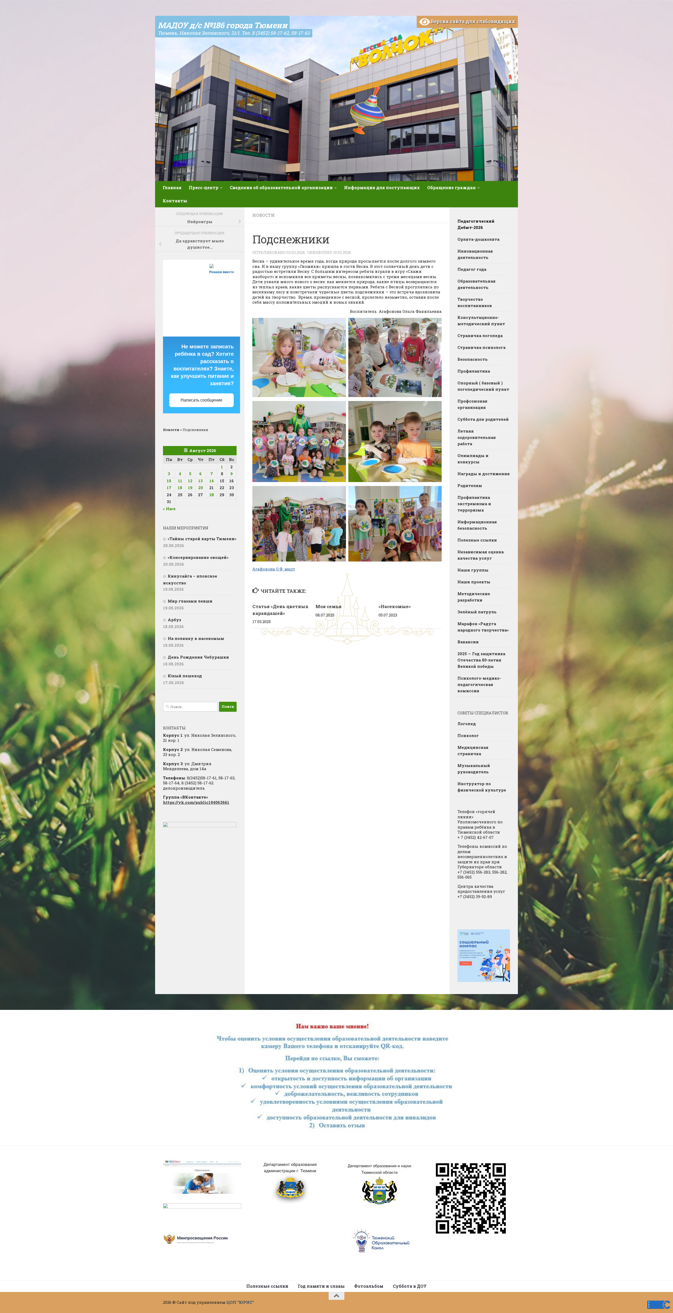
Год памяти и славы (321, 1286)
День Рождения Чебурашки (198, 657)
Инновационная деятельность (475, 254)
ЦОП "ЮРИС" (240, 1302)
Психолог (468, 735)
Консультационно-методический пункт (481, 320)
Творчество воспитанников (474, 302)
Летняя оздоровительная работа (476, 437)
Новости (263, 215)
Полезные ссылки (477, 540)
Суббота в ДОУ (410, 1286)
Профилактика (473, 371)
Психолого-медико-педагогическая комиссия (479, 684)
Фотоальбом (368, 1286)
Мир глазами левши (190, 601)
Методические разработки (473, 597)
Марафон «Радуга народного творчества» (483, 627)
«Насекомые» (395, 606)
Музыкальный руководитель (473, 768)
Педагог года (471, 269)
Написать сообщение (201, 400)
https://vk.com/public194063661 (196, 802)
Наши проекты (473, 581)
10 (169, 480)
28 (211, 494)
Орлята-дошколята (478, 239)
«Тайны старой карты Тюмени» (202, 538)
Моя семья (328, 606)
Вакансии (468, 641)
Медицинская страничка (472, 750)
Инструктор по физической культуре (481, 787)
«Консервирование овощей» (198, 557)
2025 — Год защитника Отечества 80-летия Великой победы (481, 660)
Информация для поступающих (382, 187)
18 (180, 487)
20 (200, 487)
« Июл (169, 508)
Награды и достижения (483, 473)
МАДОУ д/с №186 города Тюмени (222, 25)
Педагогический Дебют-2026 (475, 224)
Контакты (175, 200)
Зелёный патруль (477, 611)
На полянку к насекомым (196, 638)
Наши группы (472, 570)
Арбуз (174, 619)
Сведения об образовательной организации (281, 187)
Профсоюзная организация (472, 404)
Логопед (466, 723)
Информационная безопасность (477, 525)
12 (190, 480)
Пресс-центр (203, 187)
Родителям (469, 485)
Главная (172, 187)
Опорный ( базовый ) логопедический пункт (483, 386)
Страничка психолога (481, 347)
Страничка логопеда (480, 335)
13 (200, 480)
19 (190, 487)
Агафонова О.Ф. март (273, 569)
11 (180, 480)
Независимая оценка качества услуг (480, 555)
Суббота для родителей (483, 419)
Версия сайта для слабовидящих (472, 21)
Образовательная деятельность (476, 284)
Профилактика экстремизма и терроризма (474, 504)
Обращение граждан (451, 187)
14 (211, 480)
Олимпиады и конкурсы (472, 458)
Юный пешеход (185, 675)
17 (169, 487)
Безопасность (472, 359)
